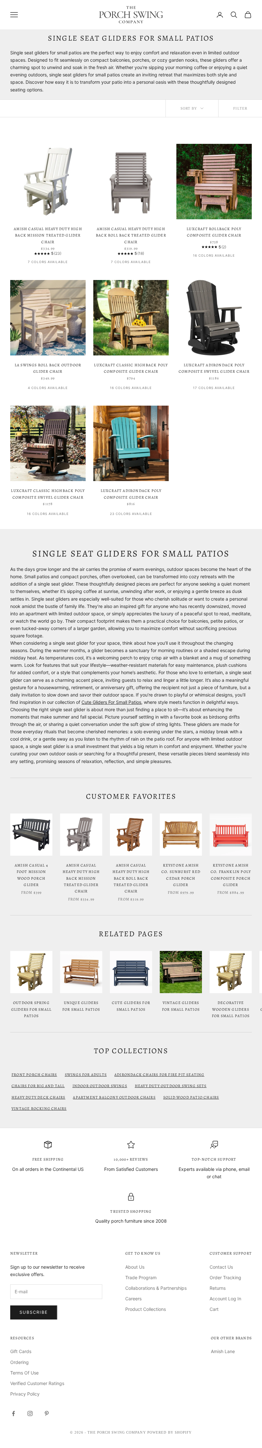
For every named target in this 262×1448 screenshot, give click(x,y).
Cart (214, 1309)
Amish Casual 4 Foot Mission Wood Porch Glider (31, 875)
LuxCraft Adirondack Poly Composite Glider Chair (131, 494)
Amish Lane (223, 1351)
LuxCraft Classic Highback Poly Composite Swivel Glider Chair (48, 494)
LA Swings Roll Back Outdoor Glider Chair (48, 368)
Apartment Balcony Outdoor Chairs (114, 1097)
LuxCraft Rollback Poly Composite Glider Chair (214, 232)
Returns (218, 1288)
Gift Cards (20, 1351)
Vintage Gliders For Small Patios (181, 1006)
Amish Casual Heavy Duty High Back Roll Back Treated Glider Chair (131, 235)
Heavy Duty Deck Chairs (38, 1097)
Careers (133, 1298)
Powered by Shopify (169, 1432)
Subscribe (33, 1312)
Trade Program (141, 1277)
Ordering (19, 1362)
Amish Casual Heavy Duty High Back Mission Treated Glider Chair (48, 235)
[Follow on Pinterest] (46, 1413)
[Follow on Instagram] (30, 1413)
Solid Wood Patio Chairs (191, 1097)
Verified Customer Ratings (37, 1383)
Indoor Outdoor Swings (100, 1085)
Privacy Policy (25, 1394)
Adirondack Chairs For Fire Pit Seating (159, 1074)
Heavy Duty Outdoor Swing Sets (171, 1085)
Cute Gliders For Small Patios (111, 702)
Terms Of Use (24, 1372)
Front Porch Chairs (34, 1074)
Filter (240, 108)
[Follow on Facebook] (13, 1413)
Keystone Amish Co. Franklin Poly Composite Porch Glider (231, 875)
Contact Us (221, 1267)
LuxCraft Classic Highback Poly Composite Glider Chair (131, 368)
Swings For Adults (86, 1074)
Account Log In (225, 1298)
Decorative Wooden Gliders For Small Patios (231, 1009)
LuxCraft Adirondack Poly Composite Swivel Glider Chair (214, 368)
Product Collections (145, 1309)
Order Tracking (225, 1277)
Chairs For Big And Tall (38, 1085)
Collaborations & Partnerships (156, 1288)
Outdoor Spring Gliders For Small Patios (31, 1009)
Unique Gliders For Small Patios (81, 1006)
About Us (134, 1267)
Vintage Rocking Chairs (39, 1108)
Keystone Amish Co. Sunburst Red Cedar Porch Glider (180, 875)
